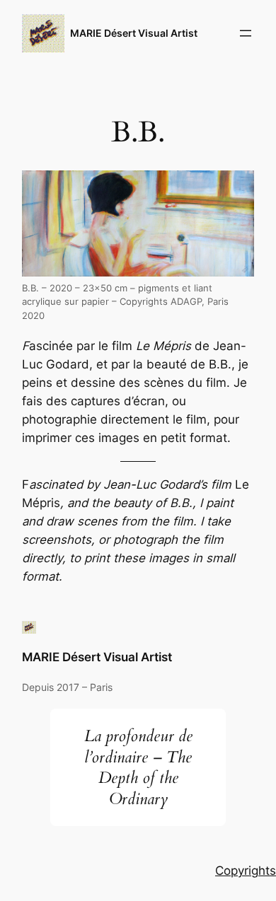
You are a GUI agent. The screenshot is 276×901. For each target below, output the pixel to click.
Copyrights (245, 871)
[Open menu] (245, 33)
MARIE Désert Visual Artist (133, 33)
